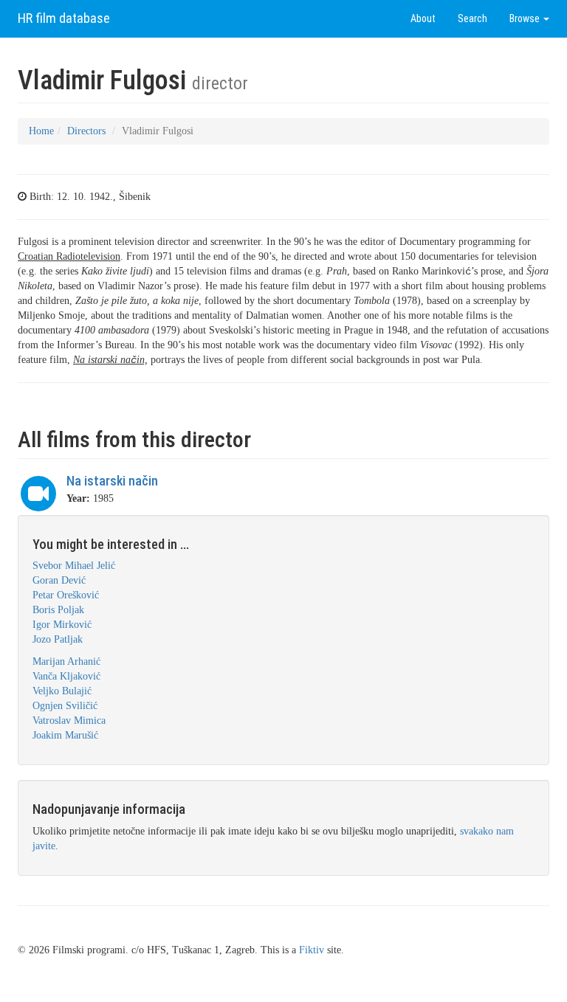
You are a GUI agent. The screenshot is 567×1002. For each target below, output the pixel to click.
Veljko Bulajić (62, 691)
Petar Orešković (65, 595)
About (423, 18)
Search (472, 18)
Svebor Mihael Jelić (73, 565)
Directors (86, 131)
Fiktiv (311, 950)
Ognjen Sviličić (64, 705)
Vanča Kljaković (66, 676)
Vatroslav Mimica (69, 720)
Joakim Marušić (65, 735)
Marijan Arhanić (66, 661)
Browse (525, 18)
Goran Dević (59, 580)
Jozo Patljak (57, 639)
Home (41, 131)
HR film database (64, 18)
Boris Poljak (58, 609)
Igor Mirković (62, 624)
